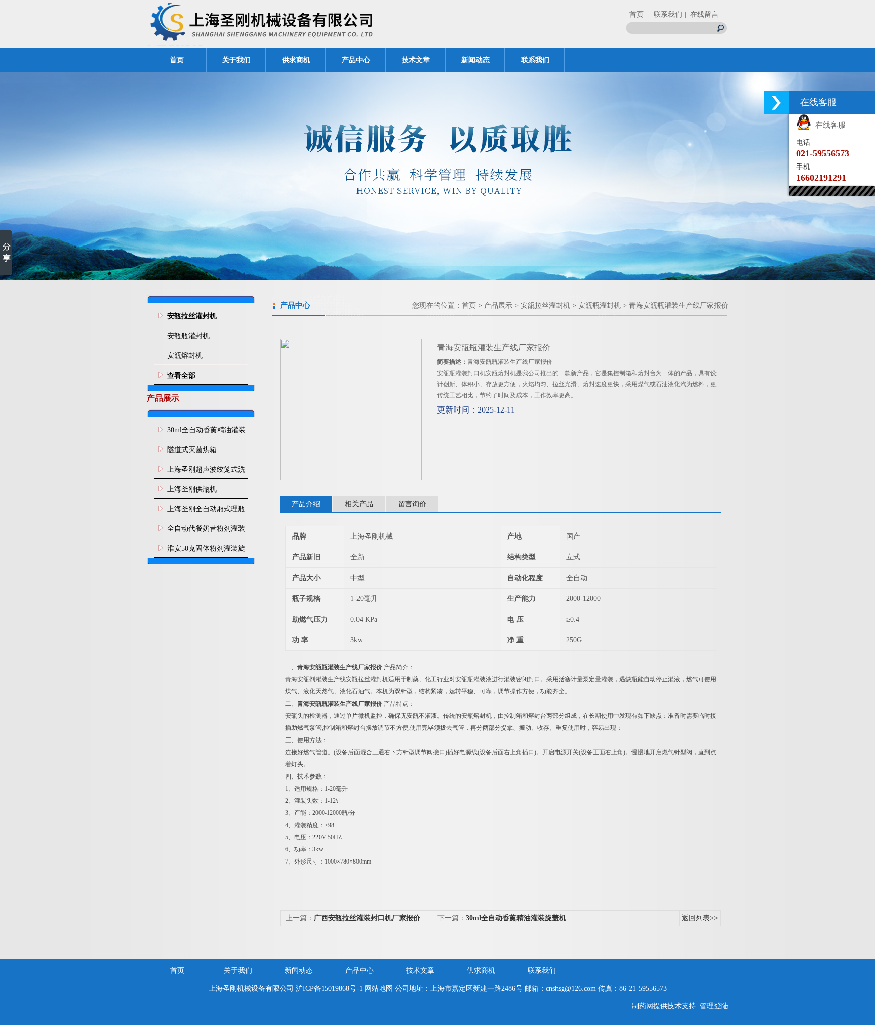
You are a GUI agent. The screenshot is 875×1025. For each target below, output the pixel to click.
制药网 (642, 1006)
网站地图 (379, 988)
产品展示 (498, 305)
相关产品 (359, 504)
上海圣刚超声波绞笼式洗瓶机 (206, 472)
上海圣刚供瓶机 (192, 489)
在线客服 (828, 125)
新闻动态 (475, 60)
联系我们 (535, 60)
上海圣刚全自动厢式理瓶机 (206, 511)
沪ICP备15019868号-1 (329, 988)
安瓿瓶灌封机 (188, 336)
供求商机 (296, 60)
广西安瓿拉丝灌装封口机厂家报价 (367, 918)
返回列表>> (700, 918)
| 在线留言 (702, 14)
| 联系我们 (664, 14)
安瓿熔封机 (185, 355)
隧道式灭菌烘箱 (192, 450)
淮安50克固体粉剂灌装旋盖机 (206, 551)
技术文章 (416, 60)
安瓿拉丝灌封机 (545, 305)
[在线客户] (776, 102)
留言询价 (412, 504)
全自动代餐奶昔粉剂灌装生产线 (206, 531)
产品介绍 (306, 504)
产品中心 (356, 60)
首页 (636, 14)
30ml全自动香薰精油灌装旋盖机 (206, 432)
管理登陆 (714, 1006)
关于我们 (236, 60)
